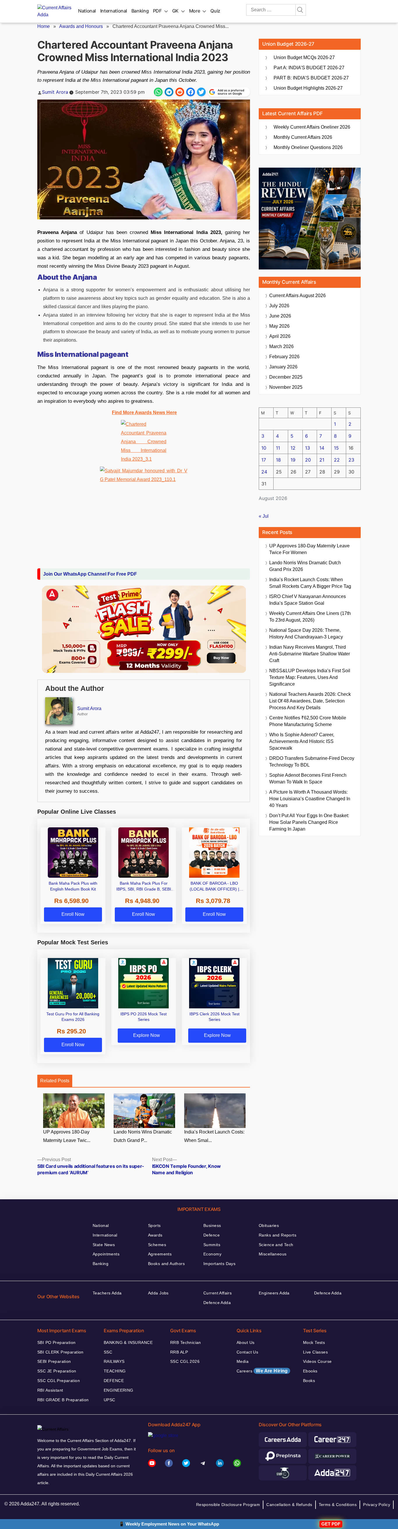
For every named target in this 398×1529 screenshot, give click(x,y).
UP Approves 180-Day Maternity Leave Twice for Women (309, 549)
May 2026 (279, 326)
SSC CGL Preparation (58, 1380)
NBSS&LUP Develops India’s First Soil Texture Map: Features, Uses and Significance (309, 677)
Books (309, 1380)
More (194, 11)
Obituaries (269, 1225)
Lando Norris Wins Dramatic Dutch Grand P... (143, 1136)
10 (263, 448)
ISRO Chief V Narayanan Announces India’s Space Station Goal (307, 600)
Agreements (160, 1254)
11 (278, 448)
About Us (245, 1342)
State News (104, 1244)
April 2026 (279, 336)
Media (243, 1361)
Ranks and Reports (277, 1235)
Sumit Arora (55, 92)
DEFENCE (114, 1380)
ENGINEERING (118, 1390)
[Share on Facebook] (190, 92)
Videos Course (317, 1361)
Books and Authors (166, 1263)
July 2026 (279, 305)
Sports (154, 1225)
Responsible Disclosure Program (228, 1504)
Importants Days (219, 1263)
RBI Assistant (50, 1390)
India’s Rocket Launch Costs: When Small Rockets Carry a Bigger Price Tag (310, 583)
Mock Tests (314, 1342)
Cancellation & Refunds (289, 1504)
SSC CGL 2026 (185, 1361)
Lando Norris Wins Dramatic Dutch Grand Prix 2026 (305, 566)
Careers (262, 1370)
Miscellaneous (272, 1254)
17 (263, 460)
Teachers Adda (107, 1293)
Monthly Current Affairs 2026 (303, 137)
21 (321, 460)
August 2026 (297, 295)
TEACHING (115, 1371)
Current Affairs (217, 1293)
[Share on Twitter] (201, 92)
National (87, 11)
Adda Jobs (158, 1293)
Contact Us (247, 1352)
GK (175, 11)
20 (308, 460)
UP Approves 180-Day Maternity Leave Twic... (66, 1136)
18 (278, 460)
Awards (155, 1235)
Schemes (157, 1244)
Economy (212, 1254)
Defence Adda (217, 1302)
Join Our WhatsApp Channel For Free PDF (90, 574)
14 (321, 448)
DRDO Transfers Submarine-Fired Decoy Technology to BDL (311, 761)
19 (292, 460)
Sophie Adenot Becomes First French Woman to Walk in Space (307, 778)
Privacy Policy (376, 1504)
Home (43, 26)
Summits (211, 1244)
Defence (211, 1235)
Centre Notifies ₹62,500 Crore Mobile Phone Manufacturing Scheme (307, 721)
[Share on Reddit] (179, 92)
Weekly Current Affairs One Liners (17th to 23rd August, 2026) (310, 616)
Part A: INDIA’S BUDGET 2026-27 (309, 67)
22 (337, 460)
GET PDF (330, 1523)
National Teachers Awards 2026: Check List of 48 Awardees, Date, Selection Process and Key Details (310, 701)
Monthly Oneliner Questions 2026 (308, 147)
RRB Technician (185, 1342)
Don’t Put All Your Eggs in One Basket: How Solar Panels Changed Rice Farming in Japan (309, 822)
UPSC (109, 1399)
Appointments (106, 1254)
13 (307, 448)
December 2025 (285, 377)
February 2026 (284, 356)
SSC (108, 1352)
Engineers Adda (274, 1293)
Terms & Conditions (338, 1504)
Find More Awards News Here (144, 412)
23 (351, 460)
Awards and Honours (81, 26)
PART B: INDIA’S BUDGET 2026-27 (311, 77)
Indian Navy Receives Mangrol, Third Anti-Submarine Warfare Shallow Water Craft (309, 654)
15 (336, 448)
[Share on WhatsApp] (158, 92)
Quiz (215, 11)
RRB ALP (179, 1352)
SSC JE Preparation (56, 1371)
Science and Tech (276, 1244)
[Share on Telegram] (169, 92)
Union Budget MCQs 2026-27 (304, 57)
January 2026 (283, 366)
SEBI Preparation (54, 1361)
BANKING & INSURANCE (128, 1342)
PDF (157, 11)
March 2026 (281, 346)
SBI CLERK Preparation (60, 1352)
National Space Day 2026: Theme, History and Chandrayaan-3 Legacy (306, 633)
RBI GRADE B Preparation (63, 1399)
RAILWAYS (114, 1361)
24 (264, 472)
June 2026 (280, 315)
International (113, 11)
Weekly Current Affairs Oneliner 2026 (312, 127)
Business (212, 1225)
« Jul (264, 516)
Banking (140, 11)
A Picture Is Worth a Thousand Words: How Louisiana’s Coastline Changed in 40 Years (309, 799)
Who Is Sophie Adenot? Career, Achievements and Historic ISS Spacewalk (301, 741)
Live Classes (315, 1352)
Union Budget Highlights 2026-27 (308, 88)
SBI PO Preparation (56, 1342)
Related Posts (54, 1080)
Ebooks (310, 1371)
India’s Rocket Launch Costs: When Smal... (214, 1136)
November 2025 (285, 387)
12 (292, 448)
